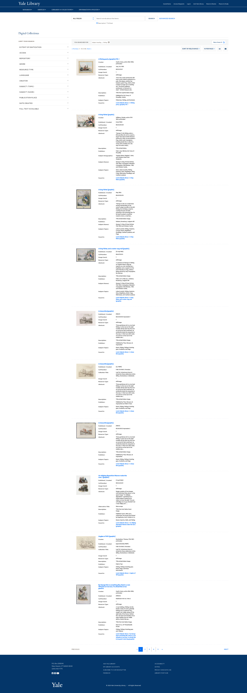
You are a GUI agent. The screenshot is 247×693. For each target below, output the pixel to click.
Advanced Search (167, 18)
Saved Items (167, 4)
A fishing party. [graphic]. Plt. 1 (108, 59)
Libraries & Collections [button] (62, 10)
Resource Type (26, 69)
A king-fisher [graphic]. (106, 115)
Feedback (106, 673)
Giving (157, 667)
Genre (22, 64)
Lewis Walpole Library (122, 103)
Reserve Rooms (211, 4)
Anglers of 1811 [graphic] (106, 536)
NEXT (226, 649)
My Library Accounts (111, 667)
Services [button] (41, 10)
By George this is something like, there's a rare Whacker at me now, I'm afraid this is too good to (114, 586)
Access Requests (179, 4)
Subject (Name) (26, 92)
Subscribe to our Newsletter (114, 670)
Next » (89, 49)
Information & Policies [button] (89, 10)
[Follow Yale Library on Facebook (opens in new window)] (52, 673)
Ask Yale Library (198, 4)
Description (102, 23)
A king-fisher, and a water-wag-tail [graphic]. (113, 249)
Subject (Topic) (26, 86)
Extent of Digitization (30, 47)
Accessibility (160, 664)
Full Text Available (29, 109)
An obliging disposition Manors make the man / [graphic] (112, 476)
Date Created (26, 103)
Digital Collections (29, 33)
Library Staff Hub (161, 673)
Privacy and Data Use (163, 670)
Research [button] (27, 10)
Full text (110, 23)
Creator (23, 81)
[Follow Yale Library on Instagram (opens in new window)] (55, 673)
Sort (190, 49)
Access (22, 53)
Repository (24, 58)
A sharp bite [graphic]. (106, 311)
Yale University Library (34, 3)
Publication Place (28, 97)
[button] (151, 18)
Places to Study (223, 4)
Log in (189, 4)
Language (24, 75)
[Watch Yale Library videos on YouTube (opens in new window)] (58, 673)
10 (208, 49)
